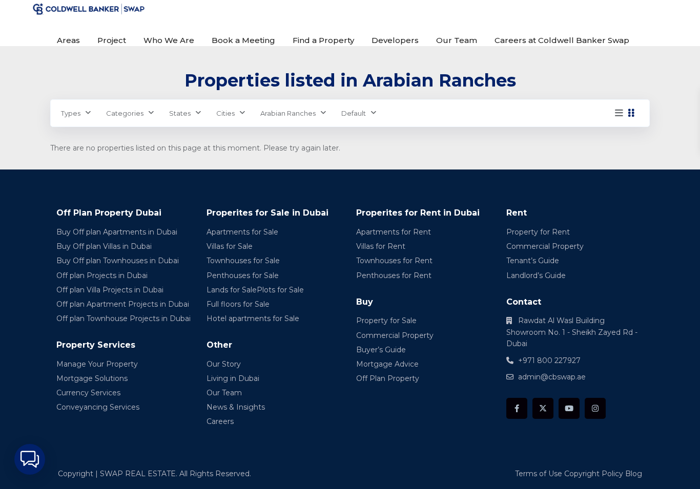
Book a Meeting (243, 40)
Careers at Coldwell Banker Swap (562, 40)
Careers (220, 421)
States (180, 113)
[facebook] (516, 408)
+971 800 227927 (549, 360)
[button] (29, 459)
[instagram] (595, 408)
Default (353, 113)
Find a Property (323, 40)
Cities (225, 113)
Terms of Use (538, 473)
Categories (124, 113)
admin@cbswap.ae (552, 376)
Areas (68, 40)
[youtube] (569, 408)
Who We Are (168, 40)
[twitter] (542, 408)
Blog (633, 473)
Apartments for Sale (242, 232)
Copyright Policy (593, 473)
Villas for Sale (230, 246)
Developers (395, 40)
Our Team (456, 40)
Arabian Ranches (288, 113)
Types (70, 113)
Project (111, 40)
